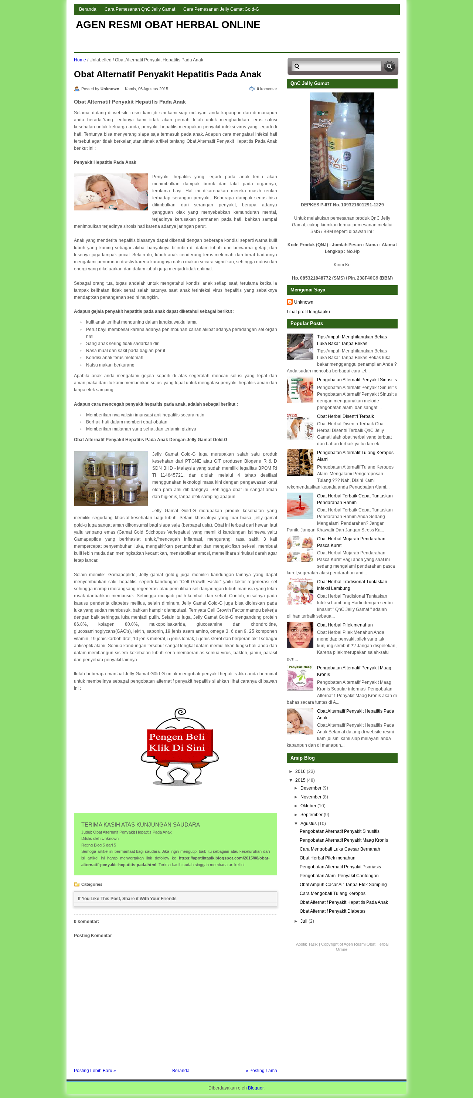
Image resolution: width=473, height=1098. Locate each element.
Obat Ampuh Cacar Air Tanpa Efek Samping (343, 884)
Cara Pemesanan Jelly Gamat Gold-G (221, 9)
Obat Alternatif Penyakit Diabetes (332, 911)
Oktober (308, 805)
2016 (300, 771)
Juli (303, 921)
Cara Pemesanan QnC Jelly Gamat (140, 9)
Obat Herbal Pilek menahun (345, 625)
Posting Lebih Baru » (95, 1070)
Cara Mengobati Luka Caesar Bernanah (340, 849)
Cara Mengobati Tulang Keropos (332, 893)
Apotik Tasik (307, 944)
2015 (300, 780)
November (310, 797)
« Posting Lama (261, 1070)
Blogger (255, 1088)
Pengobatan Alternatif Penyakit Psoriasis (340, 866)
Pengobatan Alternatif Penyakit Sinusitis (357, 379)
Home (80, 59)
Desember (310, 788)
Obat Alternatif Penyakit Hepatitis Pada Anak (167, 74)
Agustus (308, 823)
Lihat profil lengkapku (308, 311)
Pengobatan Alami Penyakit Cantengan (339, 875)
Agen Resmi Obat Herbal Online (168, 24)
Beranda (87, 9)
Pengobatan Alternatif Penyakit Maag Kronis (344, 840)
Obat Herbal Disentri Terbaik (345, 416)
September (311, 814)
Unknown (303, 302)
